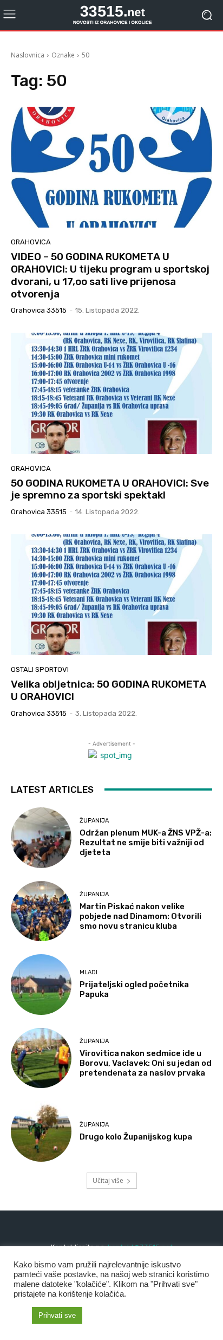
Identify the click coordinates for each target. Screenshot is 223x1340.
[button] (20, 1315)
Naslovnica (27, 55)
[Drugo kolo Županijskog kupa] (41, 1131)
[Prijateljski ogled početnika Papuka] (41, 984)
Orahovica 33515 (39, 310)
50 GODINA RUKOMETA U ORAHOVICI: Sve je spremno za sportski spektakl (110, 489)
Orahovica (31, 241)
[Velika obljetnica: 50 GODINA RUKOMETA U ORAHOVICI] (111, 594)
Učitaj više (108, 1180)
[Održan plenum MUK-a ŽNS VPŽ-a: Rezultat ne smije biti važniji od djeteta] (41, 837)
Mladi (88, 972)
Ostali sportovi (40, 669)
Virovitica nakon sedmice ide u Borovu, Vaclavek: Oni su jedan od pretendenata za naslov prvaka (146, 1063)
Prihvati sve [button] (57, 1315)
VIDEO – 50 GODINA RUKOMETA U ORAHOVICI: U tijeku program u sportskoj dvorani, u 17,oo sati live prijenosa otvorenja (110, 275)
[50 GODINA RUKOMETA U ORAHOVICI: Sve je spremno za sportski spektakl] (111, 393)
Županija (94, 821)
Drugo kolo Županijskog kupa (136, 1137)
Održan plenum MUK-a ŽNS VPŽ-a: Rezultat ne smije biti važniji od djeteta (146, 842)
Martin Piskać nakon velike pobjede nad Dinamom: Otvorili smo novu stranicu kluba (140, 916)
